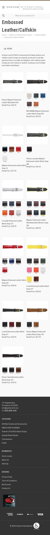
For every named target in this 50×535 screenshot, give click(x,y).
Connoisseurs (7, 439)
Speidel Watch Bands (10, 435)
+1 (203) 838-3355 (9, 411)
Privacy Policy (7, 477)
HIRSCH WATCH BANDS (11, 428)
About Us (5, 460)
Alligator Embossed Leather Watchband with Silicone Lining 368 (37, 223)
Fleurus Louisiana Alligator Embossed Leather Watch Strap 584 (37, 161)
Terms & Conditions (9, 481)
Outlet (4, 443)
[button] (13, 48)
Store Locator (7, 456)
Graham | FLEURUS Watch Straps (14, 432)
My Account (6, 484)
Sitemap (5, 464)
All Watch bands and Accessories (14, 424)
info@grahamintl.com (10, 408)
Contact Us (6, 488)
